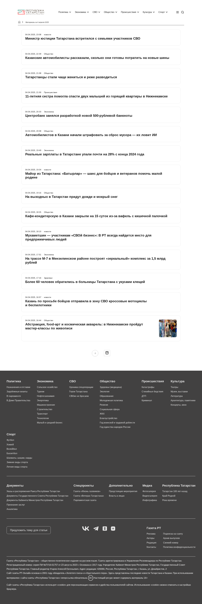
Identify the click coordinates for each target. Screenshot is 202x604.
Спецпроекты (84, 485)
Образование (107, 396)
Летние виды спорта (17, 467)
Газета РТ (154, 528)
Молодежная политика (111, 400)
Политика (63, 12)
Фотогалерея (149, 491)
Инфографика (149, 500)
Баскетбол (12, 453)
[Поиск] (182, 12)
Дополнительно (121, 485)
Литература (177, 396)
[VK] (85, 528)
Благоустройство (108, 418)
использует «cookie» (55, 585)
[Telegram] (96, 528)
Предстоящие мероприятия (123, 491)
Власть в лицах (116, 496)
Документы (15, 485)
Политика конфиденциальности (179, 547)
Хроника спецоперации (81, 387)
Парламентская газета (85, 500)
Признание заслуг (16, 505)
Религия (104, 405)
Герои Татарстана (78, 391)
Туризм (40, 391)
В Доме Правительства (18, 400)
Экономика (80, 12)
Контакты (151, 547)
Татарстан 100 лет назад (174, 491)
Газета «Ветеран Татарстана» (89, 496)
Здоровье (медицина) (111, 387)
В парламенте (14, 396)
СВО (95, 12)
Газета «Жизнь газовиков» (87, 491)
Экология (104, 391)
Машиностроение (46, 405)
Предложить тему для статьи (28, 530)
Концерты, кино (178, 405)
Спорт (161, 12)
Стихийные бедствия (152, 391)
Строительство (44, 409)
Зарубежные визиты (17, 391)
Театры (174, 387)
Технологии (43, 418)
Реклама (151, 534)
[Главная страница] (30, 12)
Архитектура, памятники (183, 400)
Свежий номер (170, 543)
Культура (147, 12)
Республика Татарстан (178, 485)
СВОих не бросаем (79, 396)
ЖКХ (102, 414)
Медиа (147, 485)
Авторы (150, 538)
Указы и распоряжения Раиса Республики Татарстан (33, 491)
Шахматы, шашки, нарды (19, 458)
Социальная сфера (110, 409)
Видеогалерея (149, 496)
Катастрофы (148, 387)
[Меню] (177, 12)
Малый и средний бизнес (50, 422)
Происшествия (128, 12)
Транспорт (42, 414)
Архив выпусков (171, 538)
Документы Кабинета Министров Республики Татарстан (35, 500)
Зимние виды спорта (17, 462)
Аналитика (12, 509)
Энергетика (43, 400)
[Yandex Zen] (113, 528)
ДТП (144, 396)
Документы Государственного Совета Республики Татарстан (37, 496)
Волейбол (12, 449)
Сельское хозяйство (47, 387)
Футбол (10, 440)
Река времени (169, 500)
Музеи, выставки (179, 391)
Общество (109, 12)
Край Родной (168, 496)
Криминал (147, 400)
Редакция (151, 543)
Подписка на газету (173, 534)
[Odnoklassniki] (105, 528)
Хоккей (10, 444)
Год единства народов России (115, 427)
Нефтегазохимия (45, 396)
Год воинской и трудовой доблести (117, 422)
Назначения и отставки (18, 387)
